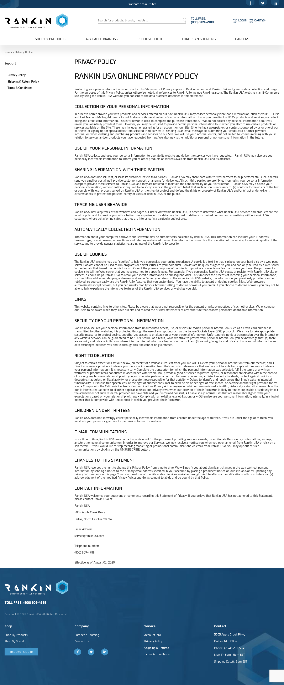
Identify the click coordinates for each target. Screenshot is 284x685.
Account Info (152, 635)
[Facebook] (250, 3)
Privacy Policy (16, 75)
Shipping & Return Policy (23, 81)
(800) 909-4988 (202, 22)
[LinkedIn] (275, 3)
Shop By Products (16, 635)
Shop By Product (49, 39)
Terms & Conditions (19, 88)
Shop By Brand (14, 641)
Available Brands (101, 39)
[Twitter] (263, 3)
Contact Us (81, 641)
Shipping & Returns (156, 648)
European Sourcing (199, 39)
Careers (242, 39)
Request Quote (150, 39)
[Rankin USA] (36, 20)
